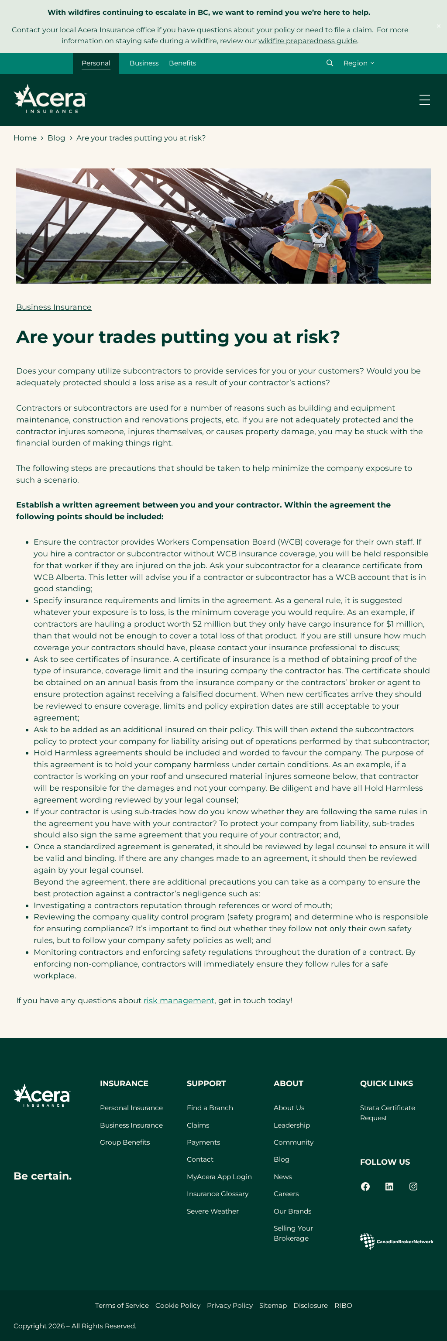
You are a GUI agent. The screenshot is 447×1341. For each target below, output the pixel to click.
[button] (329, 63)
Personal (96, 63)
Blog (56, 138)
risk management (179, 1000)
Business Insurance (54, 307)
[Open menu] (424, 100)
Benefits (182, 63)
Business (144, 63)
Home (25, 138)
